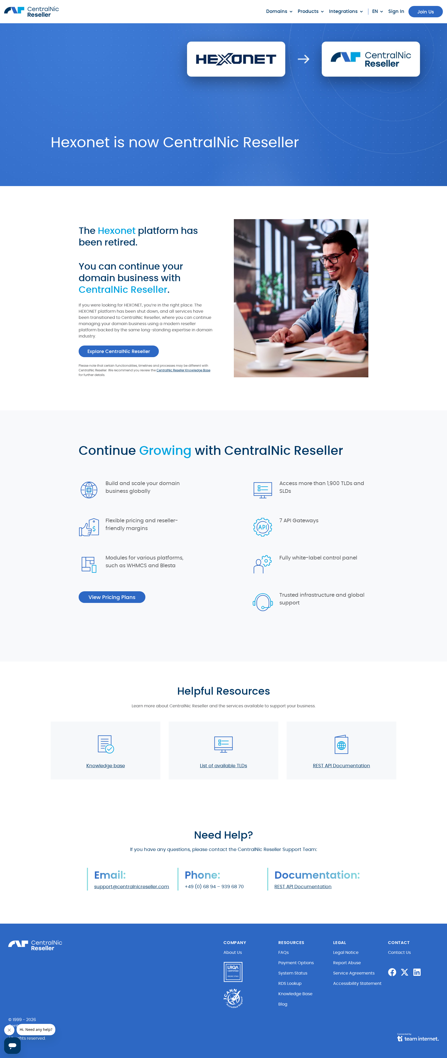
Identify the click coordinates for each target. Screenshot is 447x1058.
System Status (292, 973)
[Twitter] (404, 972)
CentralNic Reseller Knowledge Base (183, 370)
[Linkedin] (417, 972)
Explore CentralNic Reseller (118, 351)
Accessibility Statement (357, 984)
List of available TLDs (223, 766)
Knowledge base (105, 766)
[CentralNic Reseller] (31, 11)
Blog (282, 1004)
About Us (233, 952)
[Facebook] (392, 972)
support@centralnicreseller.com (131, 887)
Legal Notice (346, 952)
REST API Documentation (341, 766)
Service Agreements (354, 973)
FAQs (283, 952)
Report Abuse (347, 963)
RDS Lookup (290, 984)
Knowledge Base (295, 994)
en (375, 11)
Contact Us (399, 952)
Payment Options (296, 963)
